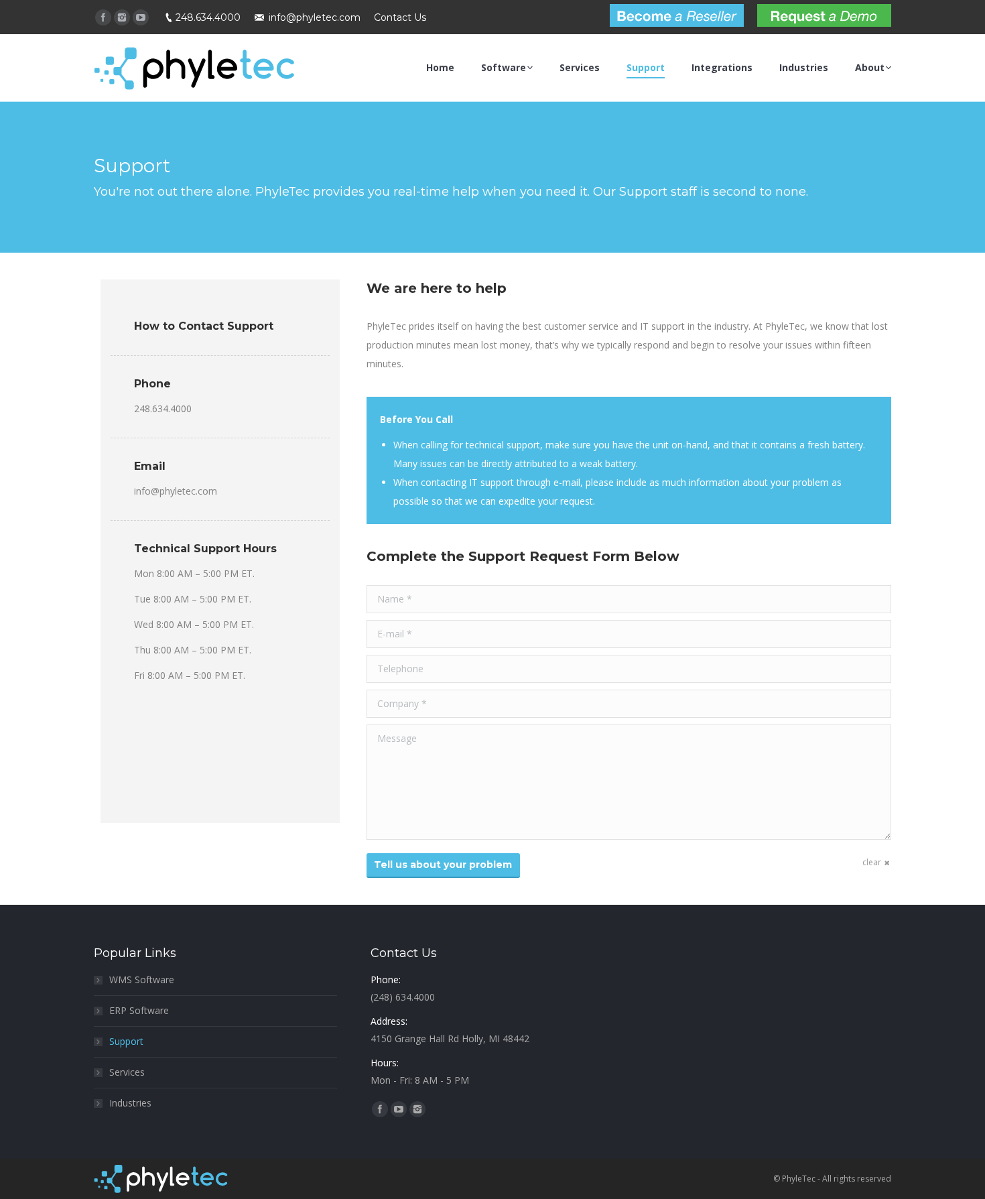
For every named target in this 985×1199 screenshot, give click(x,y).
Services (127, 1072)
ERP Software (139, 1010)
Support (126, 1041)
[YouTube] (141, 17)
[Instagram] (122, 17)
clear (871, 862)
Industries (130, 1102)
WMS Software (141, 979)
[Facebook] (103, 17)
